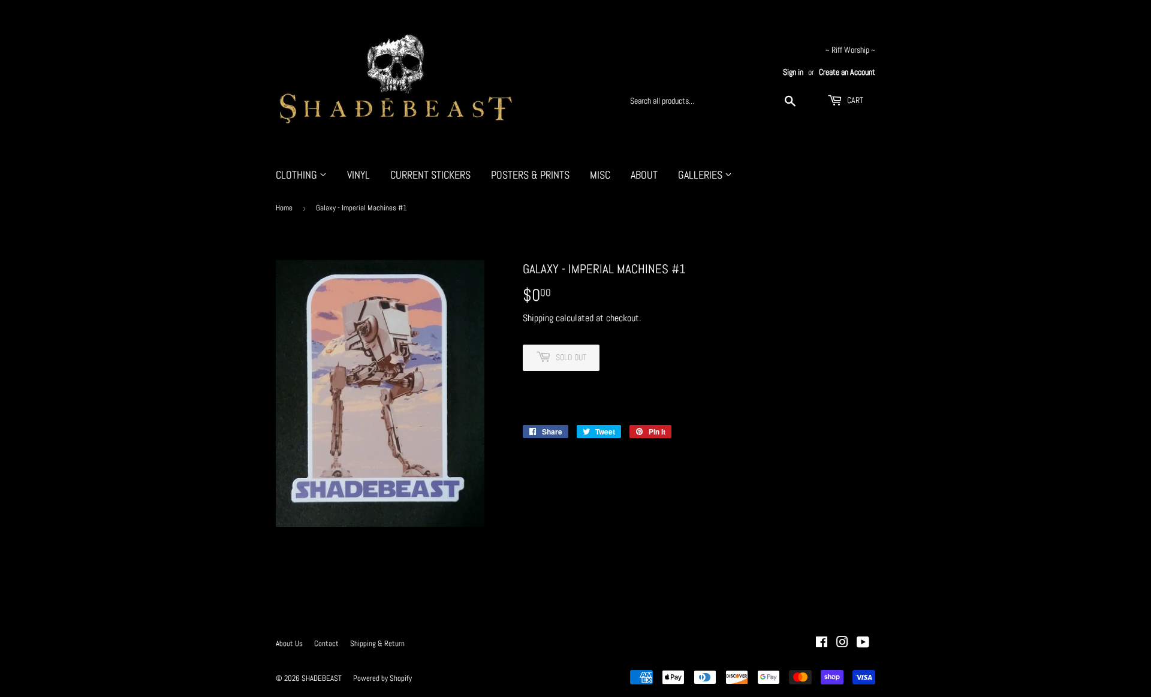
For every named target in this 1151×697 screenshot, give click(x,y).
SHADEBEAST (322, 678)
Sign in (793, 72)
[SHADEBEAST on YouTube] (863, 643)
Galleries (701, 175)
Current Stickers (430, 175)
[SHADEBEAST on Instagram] (842, 643)
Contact (326, 643)
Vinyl (358, 175)
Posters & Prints (530, 175)
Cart (854, 100)
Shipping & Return (377, 643)
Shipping (538, 318)
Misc (600, 175)
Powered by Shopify (382, 678)
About (644, 175)
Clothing (298, 175)
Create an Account (847, 72)
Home (284, 208)
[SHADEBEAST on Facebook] (821, 643)
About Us (289, 643)
